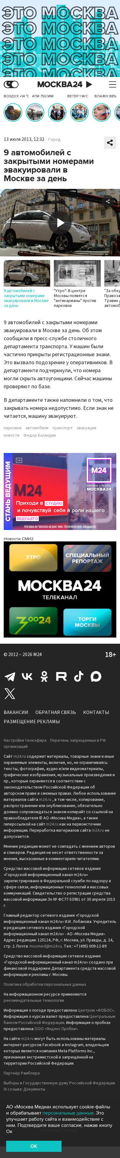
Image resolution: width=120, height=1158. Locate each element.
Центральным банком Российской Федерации (59, 1019)
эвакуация (86, 428)
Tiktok (79, 676)
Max (96, 676)
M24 (37, 654)
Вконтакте (27, 676)
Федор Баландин (39, 435)
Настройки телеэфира (25, 740)
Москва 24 (60, 84)
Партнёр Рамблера (22, 1073)
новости (11, 435)
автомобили (37, 428)
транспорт (62, 428)
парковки (13, 428)
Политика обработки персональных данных (45, 984)
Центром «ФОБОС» (96, 1010)
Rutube (61, 676)
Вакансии (16, 712)
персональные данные (68, 1113)
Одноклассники (44, 676)
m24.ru (20, 756)
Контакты (96, 712)
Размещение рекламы (32, 721)
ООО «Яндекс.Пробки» (56, 1029)
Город (54, 140)
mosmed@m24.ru (46, 946)
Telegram (10, 676)
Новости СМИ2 (19, 538)
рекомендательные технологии (34, 1000)
